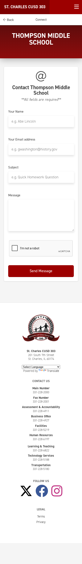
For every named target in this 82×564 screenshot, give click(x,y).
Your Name (16, 111)
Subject (13, 167)
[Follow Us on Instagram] (56, 491)
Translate (53, 371)
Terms (41, 516)
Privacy (41, 522)
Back (10, 20)
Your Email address (21, 139)
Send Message (41, 270)
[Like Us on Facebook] (42, 491)
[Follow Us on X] (26, 491)
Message (14, 195)
